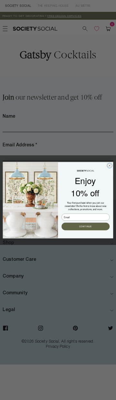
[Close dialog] (109, 165)
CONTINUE (85, 226)
